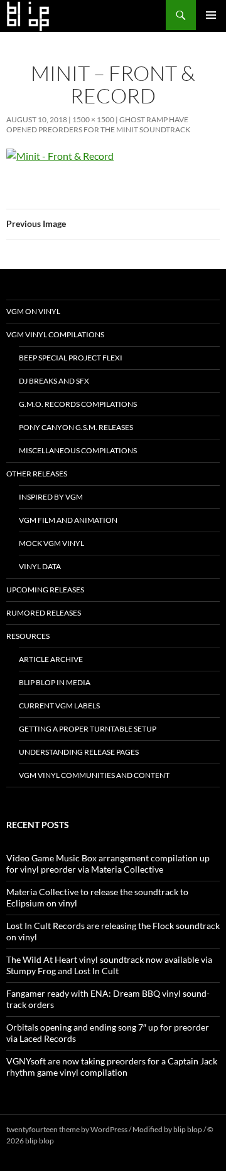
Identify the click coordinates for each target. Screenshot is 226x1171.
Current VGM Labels (59, 705)
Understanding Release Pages (79, 752)
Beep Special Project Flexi (70, 357)
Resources (28, 636)
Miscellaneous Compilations (78, 450)
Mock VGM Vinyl (51, 543)
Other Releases (36, 473)
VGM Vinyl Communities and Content (94, 775)
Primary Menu (211, 15)
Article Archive (51, 659)
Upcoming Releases (45, 589)
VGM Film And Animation (68, 520)
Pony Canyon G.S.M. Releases (76, 427)
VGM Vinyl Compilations (55, 334)
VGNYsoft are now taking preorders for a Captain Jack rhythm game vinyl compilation (111, 1067)
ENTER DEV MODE (87, 1140)
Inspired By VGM (51, 496)
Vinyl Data (40, 566)
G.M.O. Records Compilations (78, 404)
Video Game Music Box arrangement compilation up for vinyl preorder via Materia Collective (108, 863)
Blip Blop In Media (54, 682)
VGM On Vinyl (33, 311)
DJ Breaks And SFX (54, 381)
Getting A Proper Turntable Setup (87, 728)
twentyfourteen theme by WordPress (66, 1129)
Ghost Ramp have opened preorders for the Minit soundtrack (98, 124)
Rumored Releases (43, 612)
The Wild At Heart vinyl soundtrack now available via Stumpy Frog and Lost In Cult (109, 965)
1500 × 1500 (93, 119)
